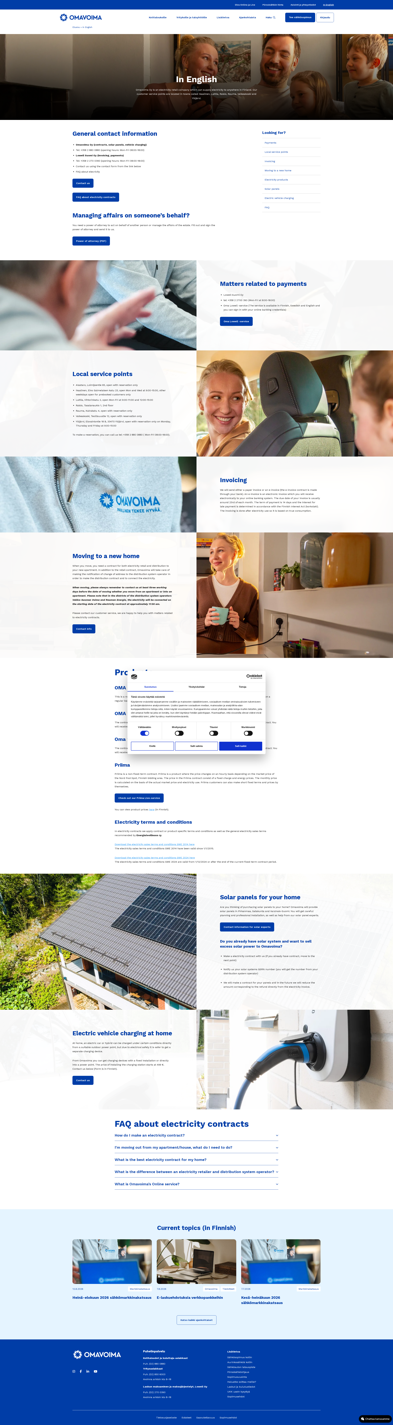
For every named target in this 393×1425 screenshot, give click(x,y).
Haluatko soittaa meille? (241, 1381)
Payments (270, 142)
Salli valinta (196, 746)
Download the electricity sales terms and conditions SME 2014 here (155, 844)
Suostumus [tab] (150, 687)
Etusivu (76, 27)
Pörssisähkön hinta (273, 5)
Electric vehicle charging (279, 198)
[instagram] (73, 1371)
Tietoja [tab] (242, 687)
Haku (269, 17)
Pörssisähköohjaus (238, 1372)
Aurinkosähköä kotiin (239, 1362)
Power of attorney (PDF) (91, 241)
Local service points (276, 151)
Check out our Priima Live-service (139, 798)
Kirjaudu (325, 17)
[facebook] (81, 1371)
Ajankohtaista (247, 17)
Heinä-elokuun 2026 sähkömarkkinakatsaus (112, 1297)
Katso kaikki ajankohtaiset (197, 1320)
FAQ (267, 207)
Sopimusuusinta (237, 1376)
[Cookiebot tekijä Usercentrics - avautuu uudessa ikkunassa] (248, 676)
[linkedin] (87, 1371)
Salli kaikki (240, 746)
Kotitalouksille (158, 17)
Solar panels (272, 188)
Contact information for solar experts (247, 927)
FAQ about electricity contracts (95, 197)
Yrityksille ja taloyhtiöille (191, 17)
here (151, 809)
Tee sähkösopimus (300, 17)
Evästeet (186, 1417)
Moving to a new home (278, 170)
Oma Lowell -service (236, 321)
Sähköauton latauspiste (241, 1367)
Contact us (83, 183)
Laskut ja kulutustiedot (241, 1386)
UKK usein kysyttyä (238, 1391)
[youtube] (95, 1371)
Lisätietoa (223, 17)
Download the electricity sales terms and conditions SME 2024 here (155, 857)
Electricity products (276, 179)
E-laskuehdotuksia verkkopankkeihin (190, 1297)
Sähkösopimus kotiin (239, 1357)
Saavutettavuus (205, 1417)
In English (328, 5)
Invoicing (270, 161)
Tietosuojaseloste (166, 1417)
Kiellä (152, 746)
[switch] (179, 733)
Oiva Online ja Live (245, 5)
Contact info (84, 628)
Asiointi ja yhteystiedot (303, 5)
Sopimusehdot (236, 1396)
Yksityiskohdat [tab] (196, 687)
